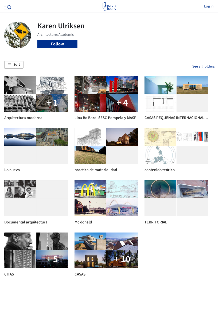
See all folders (203, 66)
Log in (209, 6)
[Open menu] (7, 6)
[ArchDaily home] (109, 6)
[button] (14, 65)
